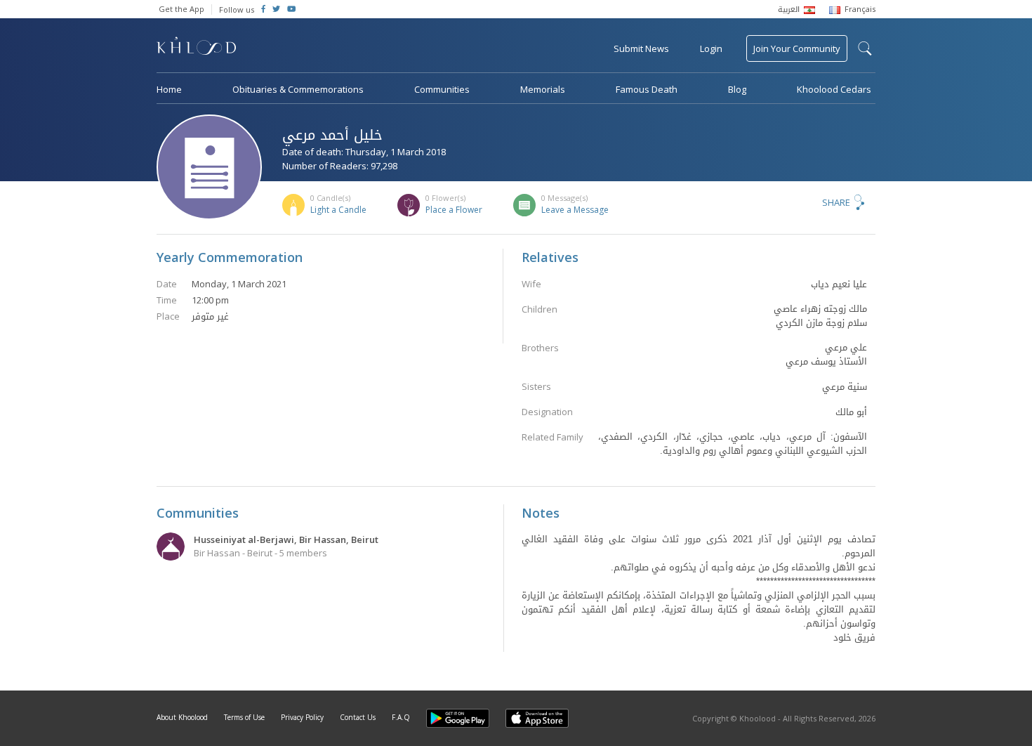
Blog (737, 89)
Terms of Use (244, 717)
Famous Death (646, 89)
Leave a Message (575, 210)
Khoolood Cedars (834, 89)
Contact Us (358, 717)
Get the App (181, 9)
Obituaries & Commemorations (298, 89)
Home (169, 89)
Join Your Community (796, 48)
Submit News (641, 48)
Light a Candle (338, 210)
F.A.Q (401, 717)
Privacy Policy (302, 717)
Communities (442, 89)
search (865, 48)
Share (836, 202)
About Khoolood (182, 717)
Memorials (542, 89)
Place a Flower (453, 210)
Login (711, 48)
